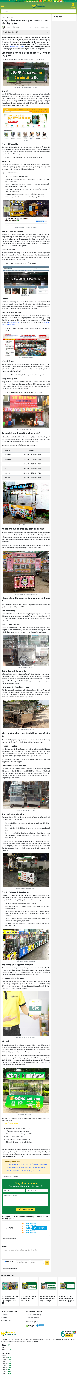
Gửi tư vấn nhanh (26, 1209)
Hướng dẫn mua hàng (34, 1314)
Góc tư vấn (9, 17)
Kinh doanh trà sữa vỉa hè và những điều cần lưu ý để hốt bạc (47, 1298)
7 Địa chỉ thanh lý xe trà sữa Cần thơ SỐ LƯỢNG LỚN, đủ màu (27, 1164)
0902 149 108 (9, 1359)
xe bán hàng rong (13, 322)
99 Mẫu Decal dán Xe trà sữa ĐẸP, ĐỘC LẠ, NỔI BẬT (24, 1171)
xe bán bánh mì (10, 324)
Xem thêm (69, 1335)
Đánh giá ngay (39, 1228)
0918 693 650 (9, 1371)
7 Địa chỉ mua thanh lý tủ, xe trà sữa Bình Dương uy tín (28, 1298)
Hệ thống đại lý (7, 1320)
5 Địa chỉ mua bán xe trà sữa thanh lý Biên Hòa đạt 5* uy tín (26, 1167)
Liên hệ (5, 1317)
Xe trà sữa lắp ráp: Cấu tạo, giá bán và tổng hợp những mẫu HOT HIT (10, 1299)
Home (3, 17)
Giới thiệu (5, 1314)
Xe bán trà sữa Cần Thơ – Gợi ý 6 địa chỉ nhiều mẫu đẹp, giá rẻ (66, 1298)
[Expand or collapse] (48, 32)
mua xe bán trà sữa (17, 46)
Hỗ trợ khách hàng (33, 1317)
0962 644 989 (9, 1365)
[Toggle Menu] (2, 6)
